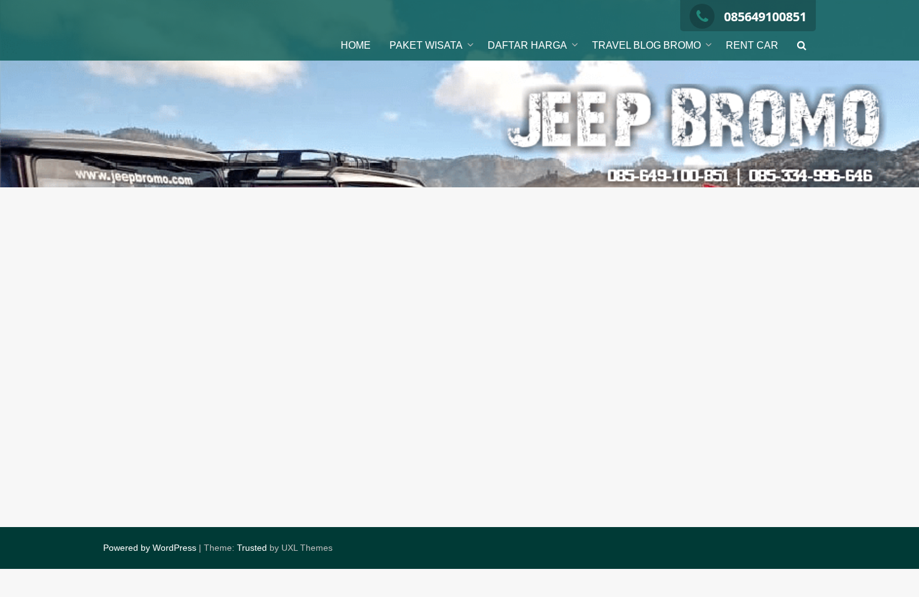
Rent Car (752, 45)
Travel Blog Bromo (646, 45)
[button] (802, 46)
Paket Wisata (426, 45)
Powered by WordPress (149, 548)
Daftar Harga (527, 45)
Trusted (252, 548)
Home (356, 45)
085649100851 (765, 16)
